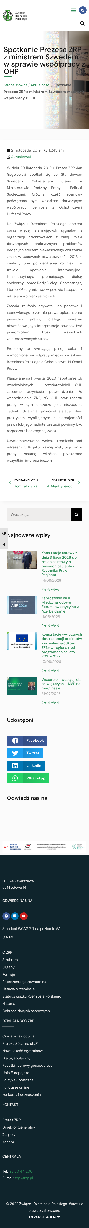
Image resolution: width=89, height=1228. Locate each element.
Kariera (8, 1141)
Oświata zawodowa (18, 1036)
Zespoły (9, 1134)
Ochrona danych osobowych (26, 1010)
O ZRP (7, 952)
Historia (8, 1003)
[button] (73, 10)
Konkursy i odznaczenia (21, 1094)
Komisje (8, 974)
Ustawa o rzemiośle (18, 989)
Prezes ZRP (11, 1120)
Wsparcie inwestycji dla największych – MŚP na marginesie (61, 684)
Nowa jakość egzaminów (22, 1050)
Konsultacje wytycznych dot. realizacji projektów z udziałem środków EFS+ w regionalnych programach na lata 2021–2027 (62, 645)
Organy (8, 967)
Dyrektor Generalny (18, 1127)
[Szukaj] (76, 514)
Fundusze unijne (15, 1087)
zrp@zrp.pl (24, 1178)
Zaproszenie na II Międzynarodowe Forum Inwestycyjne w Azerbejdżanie (61, 605)
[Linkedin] (15, 916)
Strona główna (15, 85)
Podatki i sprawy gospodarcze (27, 1065)
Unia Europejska (15, 1072)
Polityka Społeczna (18, 1080)
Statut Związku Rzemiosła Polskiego (31, 996)
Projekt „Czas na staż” (20, 1043)
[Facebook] (83, 10)
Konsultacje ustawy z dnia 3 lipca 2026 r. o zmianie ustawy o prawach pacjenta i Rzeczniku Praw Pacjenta (59, 563)
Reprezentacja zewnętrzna (24, 981)
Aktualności (40, 85)
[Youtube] (24, 916)
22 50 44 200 (20, 1171)
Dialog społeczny (16, 1058)
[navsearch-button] (82, 23)
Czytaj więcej (50, 589)
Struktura (10, 959)
